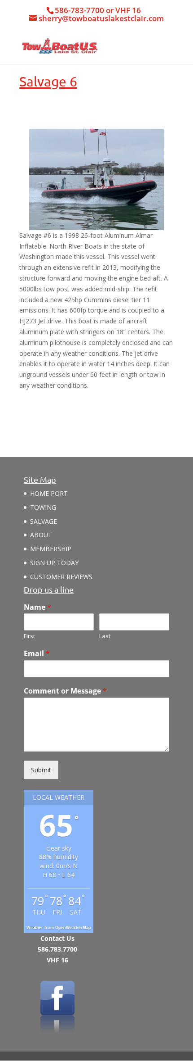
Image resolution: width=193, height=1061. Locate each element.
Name (37, 607)
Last (104, 636)
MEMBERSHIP (50, 548)
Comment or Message (65, 691)
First (29, 636)
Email (37, 653)
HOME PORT (49, 493)
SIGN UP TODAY (54, 562)
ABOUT (41, 534)
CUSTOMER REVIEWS (61, 576)
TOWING (43, 507)
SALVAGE (43, 521)
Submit (41, 770)
